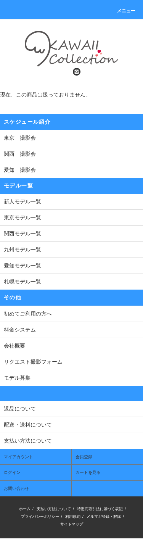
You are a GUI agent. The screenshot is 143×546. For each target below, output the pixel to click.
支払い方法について (54, 509)
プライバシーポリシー (40, 516)
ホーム (25, 509)
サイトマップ (71, 524)
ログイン (12, 472)
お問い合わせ (16, 488)
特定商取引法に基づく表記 (100, 509)
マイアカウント (18, 456)
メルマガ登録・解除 (104, 516)
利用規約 (72, 516)
